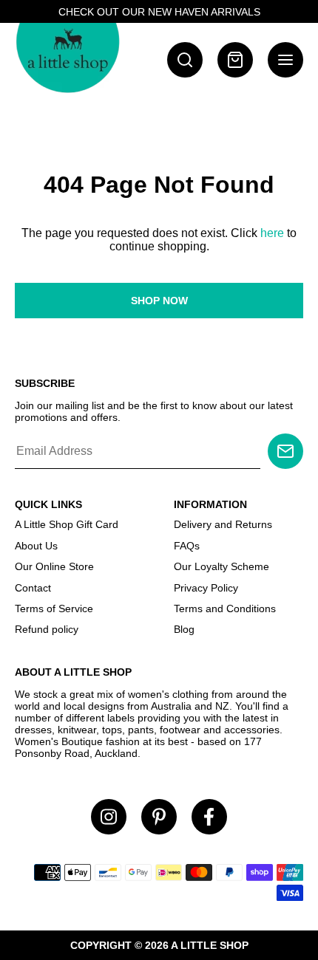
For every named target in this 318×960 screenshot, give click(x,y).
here (272, 233)
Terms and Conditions (225, 608)
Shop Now (159, 300)
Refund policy (46, 629)
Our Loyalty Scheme (221, 566)
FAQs (187, 546)
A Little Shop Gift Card (66, 524)
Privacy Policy (206, 588)
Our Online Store (54, 566)
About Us (36, 546)
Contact (33, 588)
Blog (184, 629)
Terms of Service (54, 608)
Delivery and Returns (223, 524)
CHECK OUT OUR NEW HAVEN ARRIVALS (159, 12)
